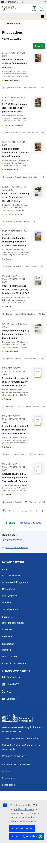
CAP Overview (9, 595)
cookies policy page (24, 809)
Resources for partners (14, 756)
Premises (7, 602)
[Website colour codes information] (40, 836)
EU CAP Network (11, 575)
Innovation (7, 629)
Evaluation (7, 636)
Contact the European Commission (20, 738)
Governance (8, 589)
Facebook (13, 677)
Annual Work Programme (15, 582)
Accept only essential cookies (28, 836)
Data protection (10, 656)
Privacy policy (9, 778)
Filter (38, 46)
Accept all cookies (22, 828)
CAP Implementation (13, 623)
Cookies (6, 771)
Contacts (6, 650)
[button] (9, 523)
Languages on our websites (16, 764)
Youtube (13, 698)
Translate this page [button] (30, 522)
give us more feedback (16, 547)
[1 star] (4, 539)
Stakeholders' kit (10, 609)
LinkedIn (13, 684)
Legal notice (8, 785)
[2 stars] (6, 539)
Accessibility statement (14, 663)
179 (30, 511)
